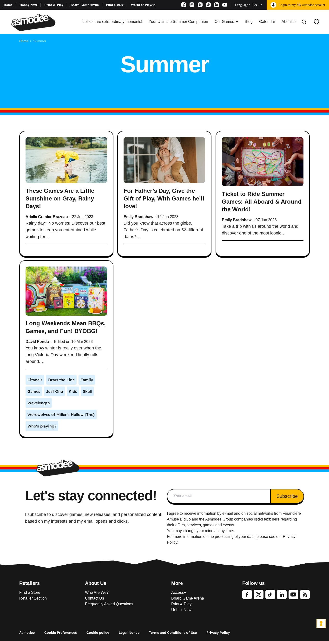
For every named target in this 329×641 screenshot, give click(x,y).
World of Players (143, 5)
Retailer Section (33, 598)
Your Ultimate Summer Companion (178, 22)
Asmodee (27, 632)
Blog (249, 22)
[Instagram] (192, 5)
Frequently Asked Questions (109, 604)
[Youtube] (225, 5)
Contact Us (94, 598)
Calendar (267, 22)
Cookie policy (97, 632)
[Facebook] (184, 5)
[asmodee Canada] (33, 21)
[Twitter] (258, 594)
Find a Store (29, 592)
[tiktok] (270, 594)
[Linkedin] (216, 5)
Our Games (224, 22)
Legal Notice (129, 632)
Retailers (29, 583)
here (276, 519)
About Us (95, 583)
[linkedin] (282, 594)
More (177, 583)
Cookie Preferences (60, 632)
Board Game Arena (85, 5)
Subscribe (287, 496)
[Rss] (305, 594)
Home (8, 5)
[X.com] (200, 5)
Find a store (115, 5)
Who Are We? (97, 592)
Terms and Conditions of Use (173, 632)
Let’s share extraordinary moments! (112, 22)
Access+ (178, 592)
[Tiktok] (208, 5)
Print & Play (53, 5)
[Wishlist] (316, 22)
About (287, 22)
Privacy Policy (218, 632)
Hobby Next (28, 5)
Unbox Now (181, 610)
